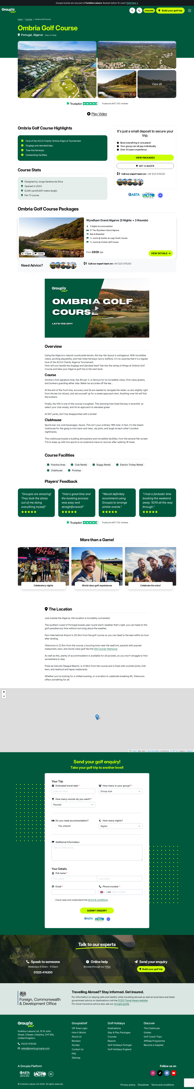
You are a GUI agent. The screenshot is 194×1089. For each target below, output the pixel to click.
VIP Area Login (79, 1028)
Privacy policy (127, 1084)
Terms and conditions (162, 1084)
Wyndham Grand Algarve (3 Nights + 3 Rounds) (117, 220)
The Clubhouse (152, 1028)
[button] (139, 11)
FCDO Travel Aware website (133, 1000)
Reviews (76, 1040)
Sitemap (76, 1057)
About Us (77, 1036)
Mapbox (190, 751)
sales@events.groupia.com (35, 1048)
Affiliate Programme (154, 1040)
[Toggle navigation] (189, 10)
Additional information (68, 842)
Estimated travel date (68, 785)
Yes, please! (64, 825)
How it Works (79, 1032)
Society (76, 1045)
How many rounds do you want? (74, 799)
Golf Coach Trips (153, 1036)
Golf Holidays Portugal (120, 1045)
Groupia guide (121, 1003)
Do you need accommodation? (72, 820)
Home (20, 19)
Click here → (132, 3)
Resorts (112, 1040)
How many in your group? (117, 785)
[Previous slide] (22, 569)
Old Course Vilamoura (105, 648)
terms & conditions (98, 899)
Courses (28, 19)
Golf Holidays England (119, 1049)
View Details (159, 253)
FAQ (74, 1053)
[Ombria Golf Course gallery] (57, 69)
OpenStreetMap (153, 751)
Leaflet (134, 751)
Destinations (114, 1028)
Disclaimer (143, 1084)
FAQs (107, 966)
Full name (61, 873)
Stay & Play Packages (119, 1032)
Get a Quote (146, 165)
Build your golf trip (171, 10)
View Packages (145, 157)
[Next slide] (171, 569)
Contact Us (78, 1049)
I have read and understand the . (81, 899)
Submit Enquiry (97, 910)
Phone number (111, 886)
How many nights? (113, 820)
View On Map (50, 35)
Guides (147, 1032)
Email (59, 886)
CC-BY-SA (174, 751)
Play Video (99, 114)
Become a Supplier (154, 1045)
